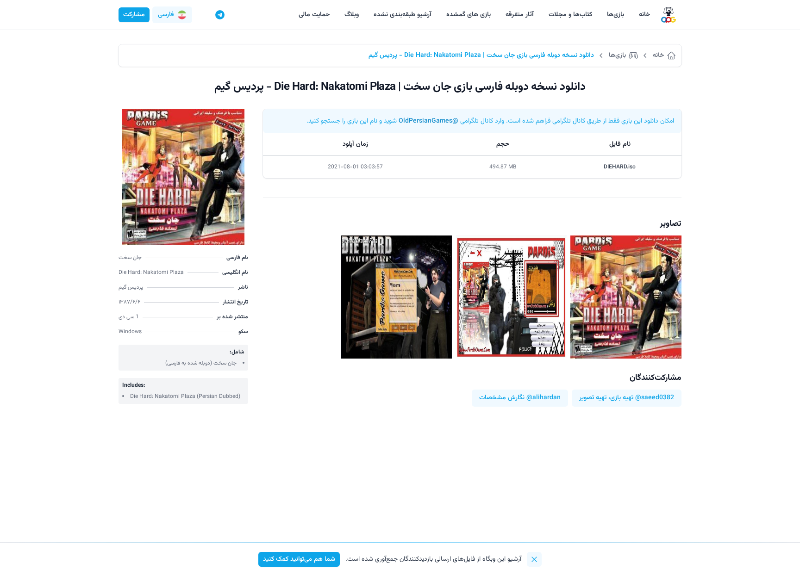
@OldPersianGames (428, 121)
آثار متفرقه (520, 15)
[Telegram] (219, 14)
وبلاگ (351, 15)
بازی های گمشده (468, 15)
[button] (172, 14)
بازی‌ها (615, 15)
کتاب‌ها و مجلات (570, 15)
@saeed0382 (654, 398)
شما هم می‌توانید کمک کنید (299, 559)
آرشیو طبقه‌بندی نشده (402, 15)
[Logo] (668, 15)
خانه (644, 15)
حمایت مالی (314, 15)
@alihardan (543, 398)
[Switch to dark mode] (202, 14)
